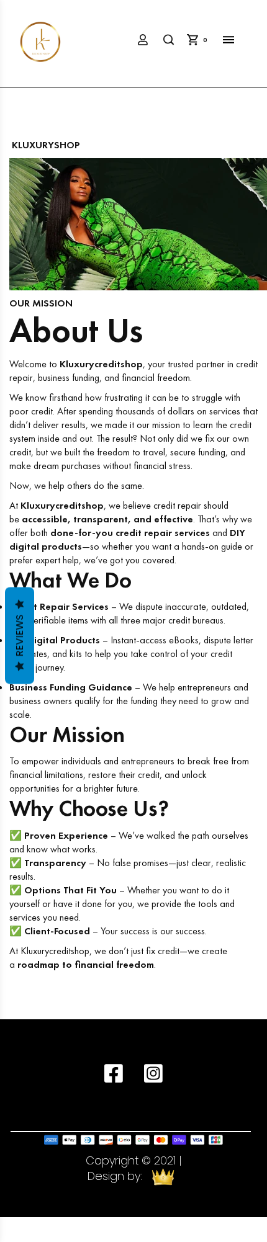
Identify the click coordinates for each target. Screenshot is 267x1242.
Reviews (19, 636)
